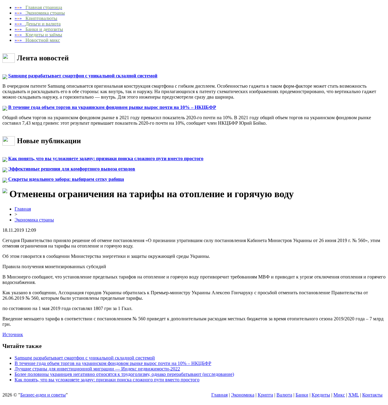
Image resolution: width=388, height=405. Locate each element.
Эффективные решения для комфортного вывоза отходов (71, 168)
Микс (339, 394)
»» (38, 7)
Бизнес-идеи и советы (43, 394)
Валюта (284, 394)
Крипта (265, 394)
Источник (12, 334)
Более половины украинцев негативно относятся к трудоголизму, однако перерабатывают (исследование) (124, 374)
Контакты (372, 394)
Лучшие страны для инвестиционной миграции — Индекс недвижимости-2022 (97, 368)
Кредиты (321, 394)
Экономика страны (34, 219)
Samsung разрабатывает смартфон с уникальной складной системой (82, 75)
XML (353, 394)
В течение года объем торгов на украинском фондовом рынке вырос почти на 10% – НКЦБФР (112, 107)
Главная (23, 208)
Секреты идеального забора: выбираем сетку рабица (66, 179)
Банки (302, 394)
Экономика (242, 394)
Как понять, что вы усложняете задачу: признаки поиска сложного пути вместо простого (105, 158)
